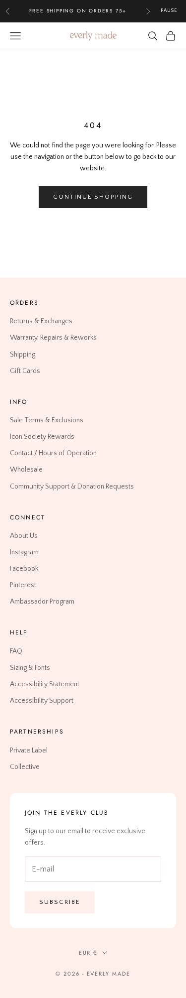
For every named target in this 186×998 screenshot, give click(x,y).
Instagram (24, 552)
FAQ (16, 651)
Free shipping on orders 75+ (78, 10)
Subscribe (59, 901)
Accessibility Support (41, 701)
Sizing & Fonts (30, 668)
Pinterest (23, 585)
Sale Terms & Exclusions (46, 420)
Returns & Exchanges (41, 321)
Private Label (29, 750)
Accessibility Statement (44, 684)
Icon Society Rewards (42, 437)
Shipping (22, 355)
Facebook (24, 569)
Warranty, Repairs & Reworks (53, 338)
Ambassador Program (42, 602)
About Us (24, 536)
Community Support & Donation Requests (72, 487)
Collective (25, 767)
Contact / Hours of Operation (53, 453)
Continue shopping (93, 196)
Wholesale (26, 470)
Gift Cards (25, 371)
